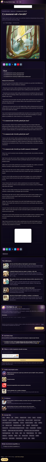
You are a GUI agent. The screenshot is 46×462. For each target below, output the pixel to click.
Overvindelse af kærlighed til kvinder (17, 427)
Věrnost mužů (25, 435)
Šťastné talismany (30, 433)
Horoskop (39, 417)
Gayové (34, 417)
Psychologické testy (6, 433)
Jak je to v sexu (37, 420)
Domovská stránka (6, 11)
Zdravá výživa (11, 438)
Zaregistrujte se (23, 360)
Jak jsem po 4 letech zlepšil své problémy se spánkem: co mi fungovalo (24, 295)
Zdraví (25, 438)
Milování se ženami (17, 425)
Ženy (29, 438)
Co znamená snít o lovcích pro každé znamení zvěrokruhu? (17, 76)
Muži (24, 425)
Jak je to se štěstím (12, 420)
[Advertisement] (23, 6)
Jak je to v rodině (29, 420)
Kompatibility (16, 422)
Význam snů (13, 11)
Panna (27, 427)
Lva (3, 425)
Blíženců (8, 417)
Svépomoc (5, 435)
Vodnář (37, 435)
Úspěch (15, 435)
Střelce (40, 433)
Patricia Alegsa (9, 22)
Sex (24, 433)
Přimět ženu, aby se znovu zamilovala (31, 430)
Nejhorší (28, 425)
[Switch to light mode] (17, 2)
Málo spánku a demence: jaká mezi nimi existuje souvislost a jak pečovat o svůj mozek (26, 279)
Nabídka (4, 459)
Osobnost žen (5, 427)
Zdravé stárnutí (19, 438)
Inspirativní (5, 420)
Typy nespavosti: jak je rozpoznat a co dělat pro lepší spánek (22, 288)
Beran (4, 417)
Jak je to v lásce (21, 420)
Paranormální (33, 427)
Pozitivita (39, 427)
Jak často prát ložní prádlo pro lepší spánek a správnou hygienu (23, 264)
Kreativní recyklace (29, 422)
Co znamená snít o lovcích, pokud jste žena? (14, 73)
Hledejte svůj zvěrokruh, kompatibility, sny (11, 446)
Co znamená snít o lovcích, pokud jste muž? (14, 74)
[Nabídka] (20, 2)
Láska (36, 422)
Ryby (21, 433)
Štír (36, 433)
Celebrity (16, 417)
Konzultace (4, 315)
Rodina (16, 433)
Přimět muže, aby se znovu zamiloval (15, 430)
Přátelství (4, 430)
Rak (13, 433)
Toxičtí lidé (10, 435)
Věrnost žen (31, 435)
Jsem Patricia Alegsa (8, 335)
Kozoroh (22, 422)
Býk (12, 417)
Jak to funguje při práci (7, 422)
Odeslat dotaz (39, 328)
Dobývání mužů (23, 417)
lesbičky (40, 422)
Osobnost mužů (34, 425)
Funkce (29, 417)
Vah (19, 435)
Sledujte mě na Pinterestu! (8, 80)
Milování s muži (9, 425)
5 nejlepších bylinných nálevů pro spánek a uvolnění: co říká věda (23, 271)
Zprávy (33, 438)
